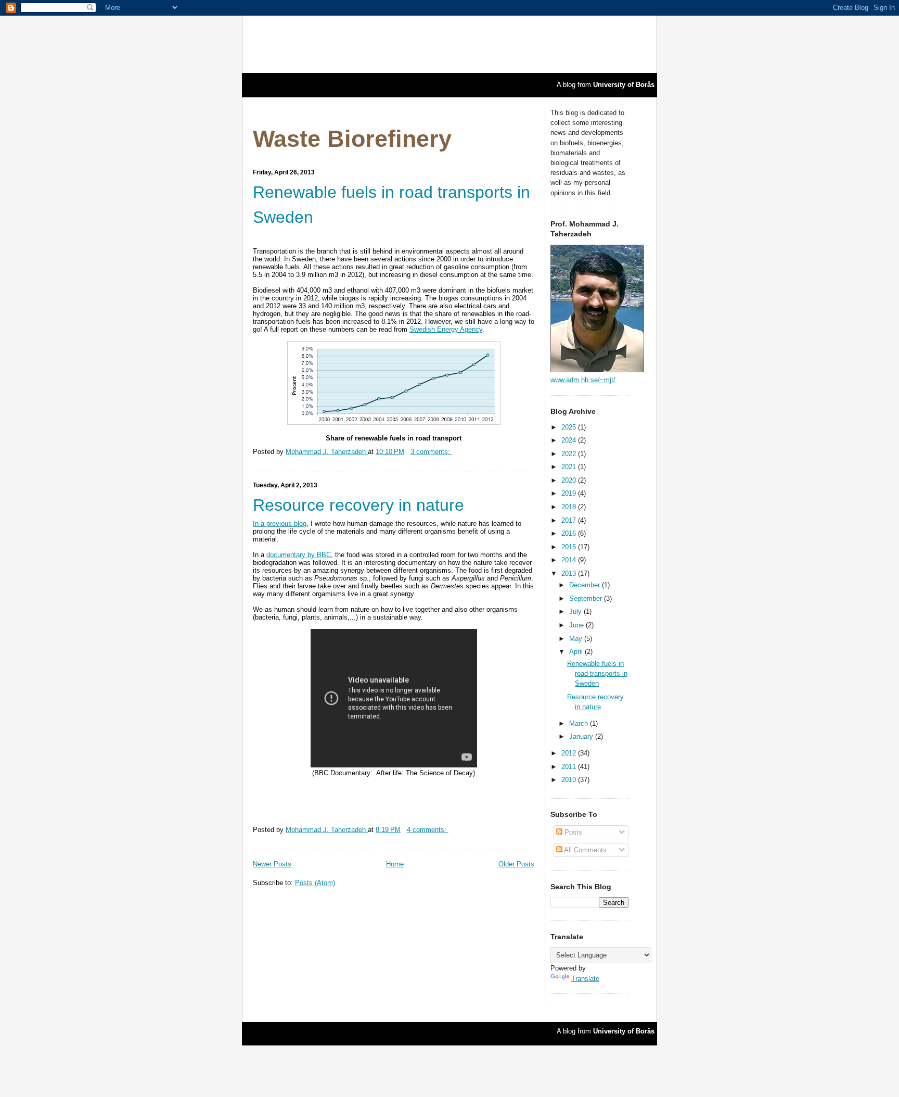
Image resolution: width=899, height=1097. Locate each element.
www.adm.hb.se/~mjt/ (582, 380)
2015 (569, 547)
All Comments (584, 850)
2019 (569, 493)
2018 (569, 507)
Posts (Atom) (315, 883)
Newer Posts (272, 864)
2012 (569, 753)
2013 (569, 573)
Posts (572, 832)
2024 (569, 440)
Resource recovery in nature (358, 505)
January (582, 736)
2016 (569, 533)
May (576, 638)
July (576, 611)
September (586, 598)
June (577, 625)
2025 (569, 427)
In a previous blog (279, 523)
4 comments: (427, 830)
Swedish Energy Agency (445, 329)
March (579, 723)
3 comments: (431, 452)
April (577, 651)
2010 (569, 780)
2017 (569, 520)
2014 (569, 560)
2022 (569, 454)
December (585, 585)
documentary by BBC (298, 555)
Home (395, 864)
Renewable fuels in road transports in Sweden (391, 204)
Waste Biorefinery (352, 138)
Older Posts (516, 864)
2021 (569, 467)
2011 (569, 767)
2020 (569, 480)
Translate (585, 978)
